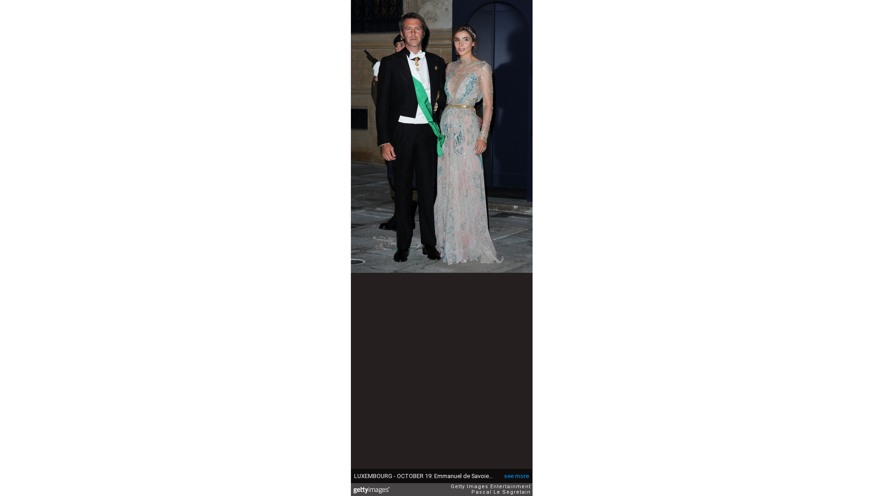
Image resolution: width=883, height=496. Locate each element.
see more (516, 476)
